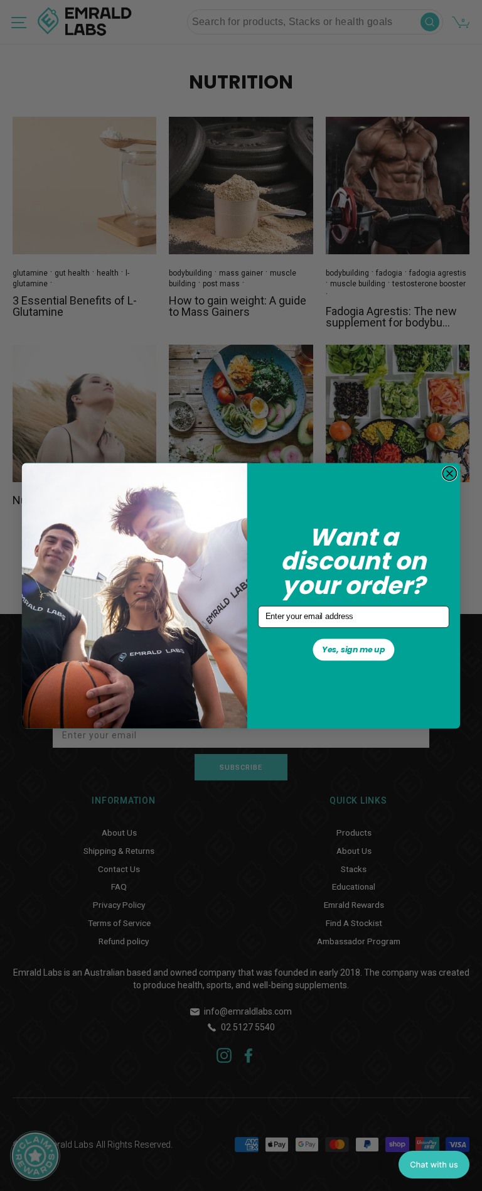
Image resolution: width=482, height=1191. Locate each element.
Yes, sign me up (353, 649)
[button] (434, 1164)
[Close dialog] (449, 473)
